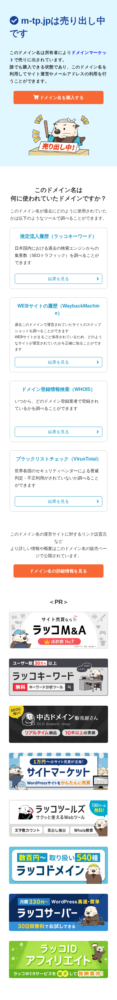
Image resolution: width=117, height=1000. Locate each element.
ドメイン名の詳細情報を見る (58, 571)
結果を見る (58, 278)
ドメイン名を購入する (62, 97)
